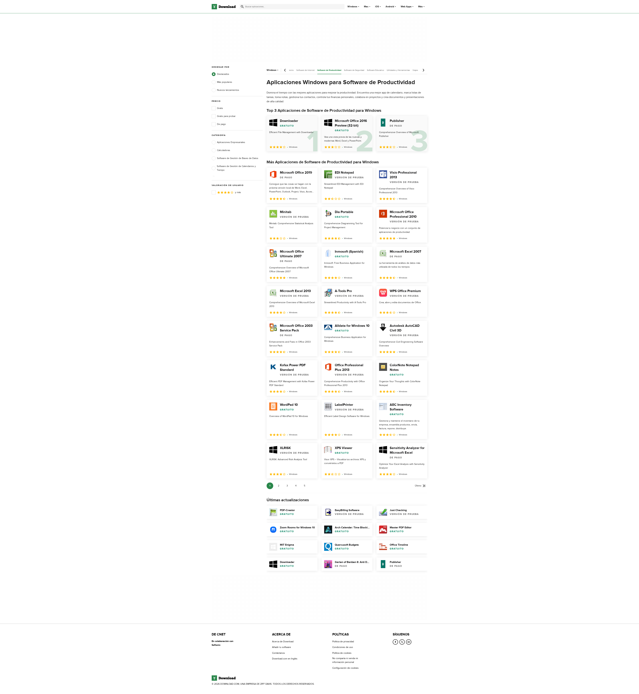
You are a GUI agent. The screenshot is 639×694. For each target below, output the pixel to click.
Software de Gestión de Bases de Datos (237, 158)
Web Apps (406, 6)
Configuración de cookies (345, 668)
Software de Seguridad (354, 70)
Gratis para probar (226, 116)
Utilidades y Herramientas (398, 70)
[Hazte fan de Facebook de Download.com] (395, 642)
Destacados (223, 74)
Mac (366, 6)
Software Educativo (375, 70)
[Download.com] (224, 6)
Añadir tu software (281, 647)
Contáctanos (278, 653)
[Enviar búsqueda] (242, 6)
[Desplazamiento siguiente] (423, 70)
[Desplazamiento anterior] (285, 70)
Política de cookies (341, 653)
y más (238, 192)
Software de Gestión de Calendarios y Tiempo (236, 168)
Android (390, 6)
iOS (377, 6)
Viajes (415, 70)
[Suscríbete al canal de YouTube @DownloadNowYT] (408, 642)
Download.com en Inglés (284, 658)
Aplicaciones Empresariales (231, 142)
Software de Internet (305, 70)
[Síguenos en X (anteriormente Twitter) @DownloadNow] (402, 642)
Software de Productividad (329, 70)
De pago (221, 124)
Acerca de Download (283, 641)
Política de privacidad (343, 641)
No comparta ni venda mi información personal (345, 660)
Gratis (220, 108)
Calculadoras (223, 150)
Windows (352, 6)
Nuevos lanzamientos (228, 90)
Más (420, 6)
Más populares (224, 82)
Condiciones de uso (342, 647)
